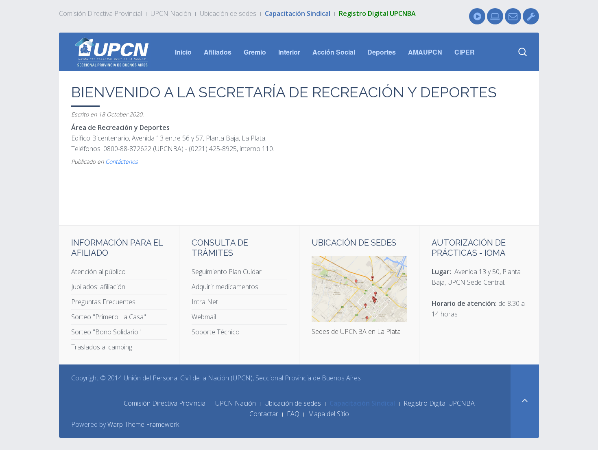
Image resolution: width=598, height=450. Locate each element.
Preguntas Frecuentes (103, 301)
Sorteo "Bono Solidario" (106, 331)
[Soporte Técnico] (531, 16)
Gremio (255, 52)
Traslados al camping (101, 346)
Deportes (381, 52)
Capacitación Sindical (297, 13)
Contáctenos (121, 161)
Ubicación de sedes (228, 13)
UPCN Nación (171, 13)
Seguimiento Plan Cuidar (227, 271)
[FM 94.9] (477, 16)
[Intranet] (495, 16)
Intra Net (205, 301)
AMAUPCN (425, 52)
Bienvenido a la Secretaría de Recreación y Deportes (284, 92)
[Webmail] (513, 16)
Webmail (204, 316)
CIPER (464, 52)
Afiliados (217, 52)
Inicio (183, 52)
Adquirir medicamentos (225, 286)
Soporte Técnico (216, 331)
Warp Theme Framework (143, 424)
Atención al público (98, 271)
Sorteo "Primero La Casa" (108, 316)
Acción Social (333, 52)
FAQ (293, 413)
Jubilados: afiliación (98, 286)
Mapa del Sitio (328, 413)
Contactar (263, 413)
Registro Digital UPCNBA (377, 13)
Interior (289, 52)
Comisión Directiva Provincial (100, 13)
